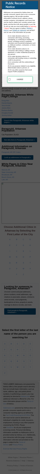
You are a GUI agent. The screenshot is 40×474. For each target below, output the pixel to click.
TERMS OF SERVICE (19, 30)
